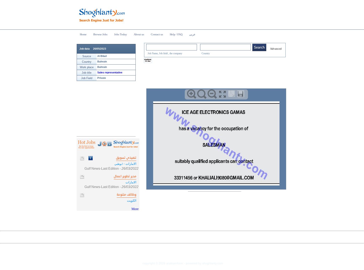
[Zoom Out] (212, 94)
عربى (192, 34)
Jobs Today (120, 34)
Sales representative (109, 72)
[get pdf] (232, 94)
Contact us (157, 34)
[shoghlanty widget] (148, 60)
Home (83, 34)
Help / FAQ (176, 34)
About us (139, 34)
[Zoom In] (191, 94)
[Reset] (202, 94)
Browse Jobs (100, 34)
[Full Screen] (222, 94)
